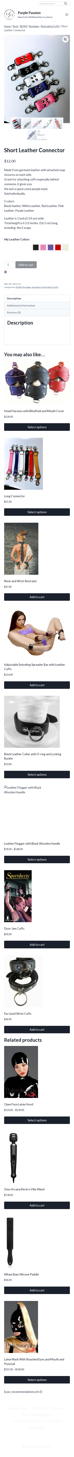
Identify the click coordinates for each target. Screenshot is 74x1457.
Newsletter (37, 1427)
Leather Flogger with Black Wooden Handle (32, 843)
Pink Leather (43, 247)
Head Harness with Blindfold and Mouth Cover (34, 411)
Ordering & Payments (26, 1421)
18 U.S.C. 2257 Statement (48, 1408)
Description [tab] (14, 298)
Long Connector (14, 496)
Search (66, 4)
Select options (37, 427)
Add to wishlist (17, 272)
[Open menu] (67, 14)
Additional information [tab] (21, 305)
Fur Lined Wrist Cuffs (17, 1013)
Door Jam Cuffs (14, 928)
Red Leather (58, 247)
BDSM (19, 287)
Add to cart (26, 265)
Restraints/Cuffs (50, 287)
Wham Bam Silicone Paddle (21, 1274)
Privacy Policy (53, 1421)
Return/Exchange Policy (37, 1414)
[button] (65, 39)
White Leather (65, 247)
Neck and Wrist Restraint (20, 581)
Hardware (36, 287)
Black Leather (36, 247)
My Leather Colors (16, 239)
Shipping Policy (18, 1408)
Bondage (27, 287)
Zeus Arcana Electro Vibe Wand (24, 1189)
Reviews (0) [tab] (14, 312)
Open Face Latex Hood (18, 1104)
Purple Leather (50, 247)
